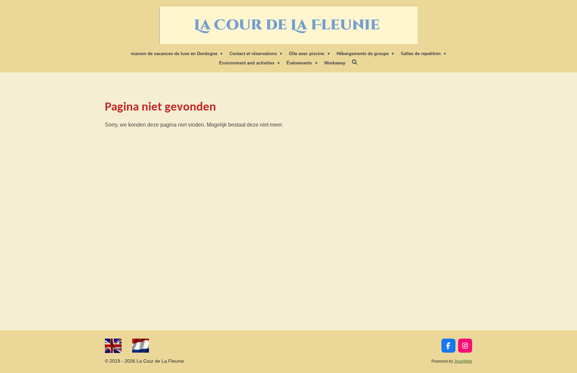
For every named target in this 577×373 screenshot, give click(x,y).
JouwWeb (463, 361)
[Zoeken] (355, 62)
